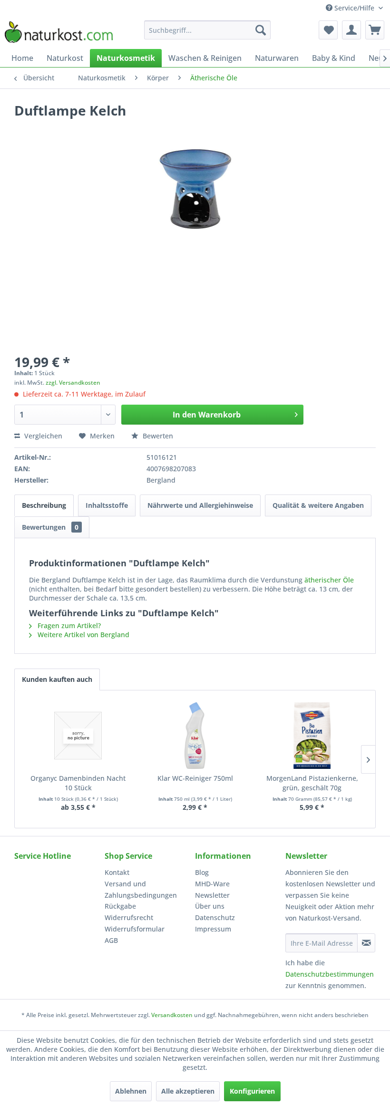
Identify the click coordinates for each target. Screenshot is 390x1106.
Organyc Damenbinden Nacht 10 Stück (78, 783)
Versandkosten (172, 1015)
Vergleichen (42, 435)
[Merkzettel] (328, 29)
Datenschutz (215, 917)
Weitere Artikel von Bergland (82, 634)
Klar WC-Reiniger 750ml (195, 778)
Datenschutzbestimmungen (329, 974)
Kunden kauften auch (57, 679)
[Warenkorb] (374, 29)
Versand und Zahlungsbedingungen (141, 889)
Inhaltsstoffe (107, 505)
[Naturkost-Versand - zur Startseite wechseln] (59, 32)
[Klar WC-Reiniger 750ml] (195, 735)
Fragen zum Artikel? (68, 625)
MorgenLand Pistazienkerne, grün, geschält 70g (312, 783)
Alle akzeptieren (187, 1091)
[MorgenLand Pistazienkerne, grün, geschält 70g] (312, 735)
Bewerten (157, 435)
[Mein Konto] (351, 29)
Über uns (209, 906)
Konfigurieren (252, 1091)
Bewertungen (50, 527)
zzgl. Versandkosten (73, 382)
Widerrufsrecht (129, 917)
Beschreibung (44, 505)
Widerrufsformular (135, 928)
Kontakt (117, 872)
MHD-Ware (212, 883)
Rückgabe (120, 906)
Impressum (213, 928)
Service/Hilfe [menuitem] (354, 7)
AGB (111, 940)
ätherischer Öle (329, 579)
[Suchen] (261, 29)
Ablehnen (130, 1091)
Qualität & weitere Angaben (318, 505)
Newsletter (212, 895)
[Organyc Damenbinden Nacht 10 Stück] (78, 735)
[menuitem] (207, 29)
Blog (202, 872)
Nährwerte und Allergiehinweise (200, 505)
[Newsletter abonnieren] (366, 942)
